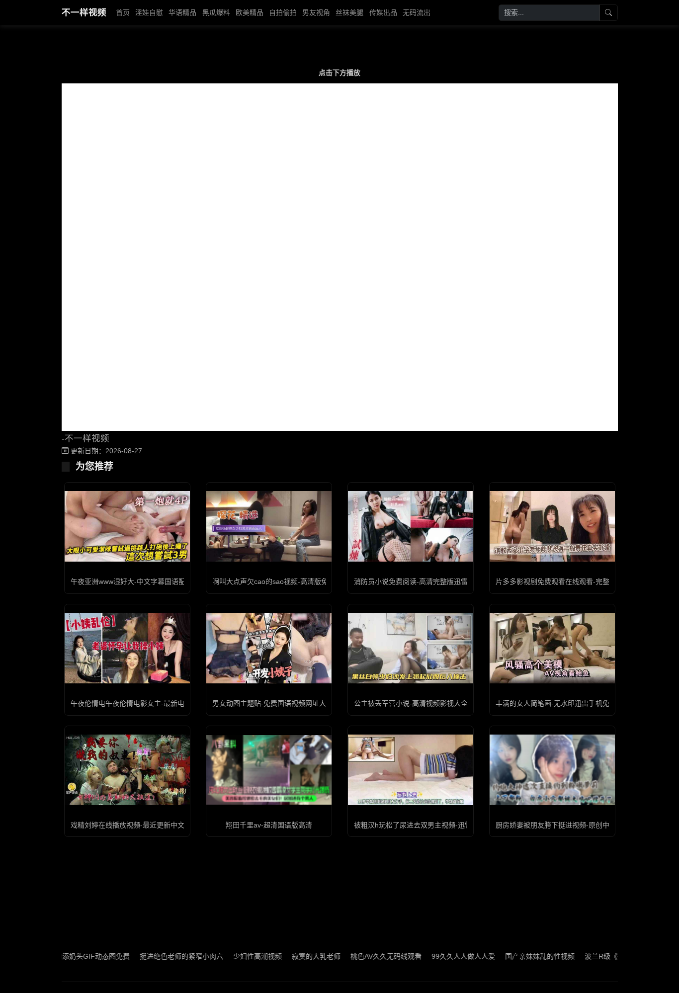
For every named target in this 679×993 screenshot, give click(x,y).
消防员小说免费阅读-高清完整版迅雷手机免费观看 (431, 581)
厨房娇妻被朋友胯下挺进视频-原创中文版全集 (566, 825)
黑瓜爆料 (216, 12)
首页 (123, 12)
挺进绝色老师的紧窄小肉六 (157, 956)
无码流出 (416, 12)
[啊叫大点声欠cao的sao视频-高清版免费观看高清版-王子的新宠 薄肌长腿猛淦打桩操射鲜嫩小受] (269, 526)
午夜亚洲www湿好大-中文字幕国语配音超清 (138, 581)
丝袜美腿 (349, 12)
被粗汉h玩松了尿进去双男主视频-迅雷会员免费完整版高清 (444, 825)
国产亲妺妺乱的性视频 (516, 956)
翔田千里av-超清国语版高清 (269, 825)
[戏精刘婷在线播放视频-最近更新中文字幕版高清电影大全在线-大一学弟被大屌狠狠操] (127, 770)
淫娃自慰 (149, 12)
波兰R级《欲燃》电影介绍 (601, 956)
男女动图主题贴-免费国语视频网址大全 (272, 703)
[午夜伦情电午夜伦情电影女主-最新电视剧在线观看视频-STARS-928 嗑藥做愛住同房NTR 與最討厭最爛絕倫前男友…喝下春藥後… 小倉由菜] (127, 648)
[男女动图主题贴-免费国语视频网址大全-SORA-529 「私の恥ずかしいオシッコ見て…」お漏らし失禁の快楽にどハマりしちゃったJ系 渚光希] (269, 648)
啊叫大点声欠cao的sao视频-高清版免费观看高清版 (291, 581)
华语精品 (182, 12)
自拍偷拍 (283, 12)
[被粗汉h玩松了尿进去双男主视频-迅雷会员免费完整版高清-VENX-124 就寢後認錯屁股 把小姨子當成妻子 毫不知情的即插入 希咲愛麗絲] (410, 770)
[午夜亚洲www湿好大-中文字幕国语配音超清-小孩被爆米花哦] (127, 526)
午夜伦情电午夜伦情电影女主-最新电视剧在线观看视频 (155, 703)
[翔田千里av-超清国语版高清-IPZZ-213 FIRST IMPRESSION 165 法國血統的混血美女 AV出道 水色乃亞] (269, 770)
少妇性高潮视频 (233, 956)
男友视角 (316, 12)
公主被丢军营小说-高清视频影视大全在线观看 (425, 703)
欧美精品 (249, 12)
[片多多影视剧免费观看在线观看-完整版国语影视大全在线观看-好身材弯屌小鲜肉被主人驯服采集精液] (552, 526)
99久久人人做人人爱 (439, 956)
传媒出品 (383, 12)
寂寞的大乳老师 (292, 956)
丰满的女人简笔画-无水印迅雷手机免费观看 (563, 703)
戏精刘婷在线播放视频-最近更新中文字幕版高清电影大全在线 (166, 825)
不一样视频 (84, 12)
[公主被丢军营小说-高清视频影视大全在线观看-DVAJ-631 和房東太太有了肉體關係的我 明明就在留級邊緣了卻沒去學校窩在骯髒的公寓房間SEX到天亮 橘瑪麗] (410, 648)
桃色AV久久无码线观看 (362, 956)
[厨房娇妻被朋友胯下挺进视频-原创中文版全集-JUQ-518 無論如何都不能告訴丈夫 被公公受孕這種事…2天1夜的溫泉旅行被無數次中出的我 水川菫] (552, 770)
